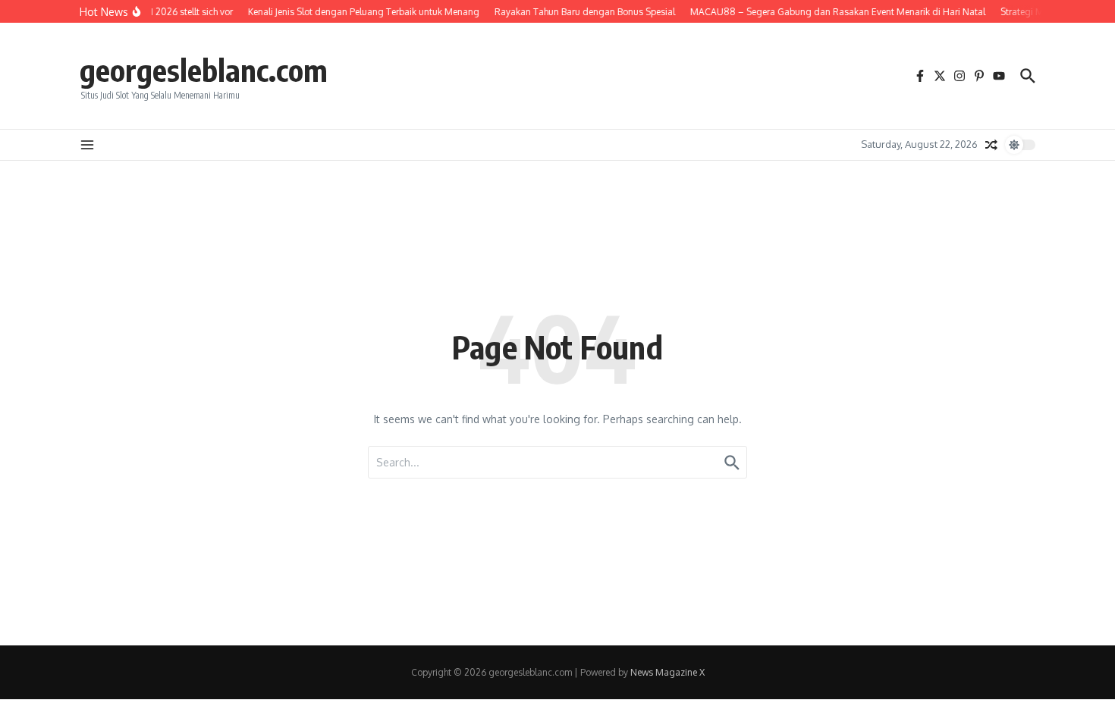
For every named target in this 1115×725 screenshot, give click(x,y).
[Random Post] (991, 145)
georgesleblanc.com (204, 70)
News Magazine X (667, 672)
